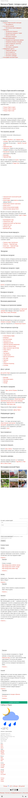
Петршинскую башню (20, 323)
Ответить (3, 557)
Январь (2, 752)
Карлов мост (6, 148)
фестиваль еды (11, 404)
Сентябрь (3, 764)
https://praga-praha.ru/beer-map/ (10, 568)
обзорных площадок (6, 321)
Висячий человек (7, 339)
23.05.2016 (4, 692)
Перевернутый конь (8, 342)
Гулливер (5, 365)
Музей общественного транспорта (12, 203)
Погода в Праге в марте (9, 107)
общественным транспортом (8, 423)
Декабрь (2, 750)
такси (8, 428)
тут (16, 460)
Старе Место (10, 139)
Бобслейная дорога (8, 379)
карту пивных (8, 448)
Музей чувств (6, 205)
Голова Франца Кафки (9, 335)
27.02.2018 (3, 549)
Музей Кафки (6, 200)
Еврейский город (7, 146)
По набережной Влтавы (9, 247)
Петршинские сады (8, 221)
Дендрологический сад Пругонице (12, 223)
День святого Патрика (11, 390)
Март (2, 757)
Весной (2, 771)
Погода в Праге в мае (8, 110)
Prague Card (16, 163)
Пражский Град (7, 157)
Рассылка (25, 792)
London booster (7, 355)
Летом (2, 772)
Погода (6, 0)
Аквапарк (5, 381)
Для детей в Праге (5, 373)
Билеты (2, 284)
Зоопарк (5, 382)
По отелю (4, 696)
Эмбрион (5, 351)
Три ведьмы (6, 353)
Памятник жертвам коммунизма (11, 344)
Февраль (3, 753)
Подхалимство (7, 341)
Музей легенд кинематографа (10, 207)
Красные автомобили (8, 356)
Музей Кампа (6, 198)
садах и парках (22, 215)
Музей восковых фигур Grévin (11, 209)
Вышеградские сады (8, 219)
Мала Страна (7, 463)
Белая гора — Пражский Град (10, 245)
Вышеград (5, 155)
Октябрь (2, 765)
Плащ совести (7, 349)
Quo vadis (5, 358)
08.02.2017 (3, 597)
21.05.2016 (3, 672)
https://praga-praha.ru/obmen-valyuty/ (11, 565)
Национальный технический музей (12, 196)
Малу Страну (7, 312)
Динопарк (5, 377)
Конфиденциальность (16, 792)
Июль (2, 746)
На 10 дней (3, 774)
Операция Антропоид (8, 363)
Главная (2, 0)
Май (2, 760)
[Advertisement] (14, 74)
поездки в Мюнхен (15, 694)
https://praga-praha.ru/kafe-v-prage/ (10, 566)
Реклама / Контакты (5, 792)
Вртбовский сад (7, 228)
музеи (17, 159)
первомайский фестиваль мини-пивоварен (12, 400)
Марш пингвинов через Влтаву (11, 348)
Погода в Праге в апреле (9, 109)
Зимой (2, 779)
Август (2, 747)
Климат (2, 781)
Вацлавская (6, 151)
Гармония (5, 360)
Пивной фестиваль (20, 399)
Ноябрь (2, 767)
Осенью (2, 778)
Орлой (19, 143)
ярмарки (19, 407)
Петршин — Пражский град (10, 244)
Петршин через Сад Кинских (10, 242)
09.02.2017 (4, 652)
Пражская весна (11, 402)
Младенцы (6, 337)
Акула (4, 361)
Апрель (2, 759)
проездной (3, 424)
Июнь (2, 744)
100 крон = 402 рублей (19, 786)
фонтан (16, 200)
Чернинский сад (7, 225)
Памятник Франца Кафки (9, 346)
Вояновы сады (7, 226)
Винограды (13, 312)
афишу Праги (16, 410)
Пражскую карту (6, 657)
